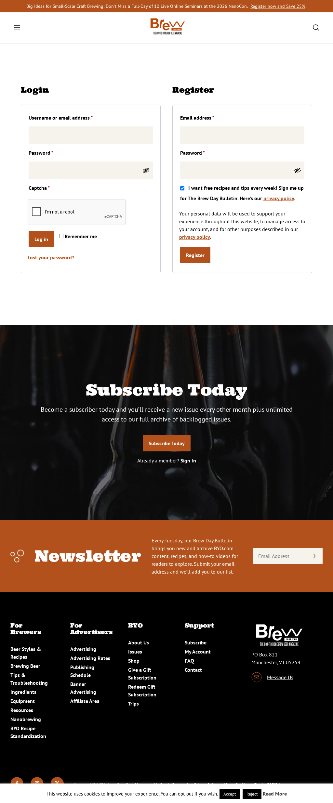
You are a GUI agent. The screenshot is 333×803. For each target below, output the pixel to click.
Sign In (188, 460)
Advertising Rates (90, 658)
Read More (275, 793)
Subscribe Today (167, 443)
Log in (41, 239)
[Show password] (146, 170)
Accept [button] (229, 794)
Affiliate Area (85, 701)
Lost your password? (51, 257)
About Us (138, 642)
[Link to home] (166, 27)
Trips (133, 703)
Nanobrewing (25, 719)
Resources (21, 710)
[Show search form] (316, 27)
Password (51, 152)
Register (195, 255)
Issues (135, 651)
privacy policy (278, 198)
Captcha (39, 188)
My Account (198, 651)
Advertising (83, 649)
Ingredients (23, 692)
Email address (207, 117)
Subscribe (195, 642)
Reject (252, 794)
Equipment (22, 701)
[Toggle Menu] (16, 27)
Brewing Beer (25, 666)
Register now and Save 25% (277, 6)
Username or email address (71, 117)
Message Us (280, 677)
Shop (134, 660)
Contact (193, 670)
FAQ (189, 660)
